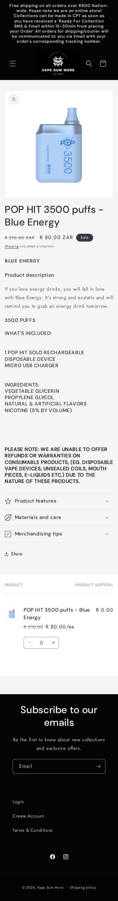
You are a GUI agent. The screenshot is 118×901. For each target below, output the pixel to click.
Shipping (12, 246)
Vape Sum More (50, 887)
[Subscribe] (98, 766)
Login (18, 802)
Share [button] (17, 554)
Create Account (28, 816)
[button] (13, 64)
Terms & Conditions (33, 830)
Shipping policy (83, 887)
